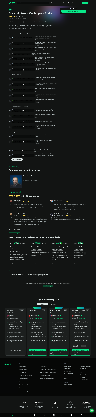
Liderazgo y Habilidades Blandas (47, 372)
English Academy (44, 366)
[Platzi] (12, 3)
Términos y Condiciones (86, 374)
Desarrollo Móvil (23, 378)
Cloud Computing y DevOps (25, 391)
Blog (64, 2)
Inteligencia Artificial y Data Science (48, 369)
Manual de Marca (68, 384)
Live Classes (67, 368)
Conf (73, 2)
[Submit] (18, 3)
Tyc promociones (84, 379)
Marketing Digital (23, 369)
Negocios (42, 381)
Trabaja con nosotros (69, 376)
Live (69, 2)
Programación (22, 381)
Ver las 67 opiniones (14, 229)
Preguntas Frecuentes (85, 366)
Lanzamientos (67, 371)
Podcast (66, 378)
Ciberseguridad (22, 372)
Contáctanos (83, 368)
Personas (42, 304)
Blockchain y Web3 (23, 384)
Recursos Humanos (44, 384)
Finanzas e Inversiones (24, 388)
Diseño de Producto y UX (25, 375)
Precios (78, 2)
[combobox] (33, 2)
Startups (42, 388)
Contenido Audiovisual (45, 375)
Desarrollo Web (22, 366)
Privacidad (82, 377)
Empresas (59, 2)
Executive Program (68, 373)
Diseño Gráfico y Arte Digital (46, 378)
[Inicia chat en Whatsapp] (92, 410)
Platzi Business (67, 366)
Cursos (52, 2)
